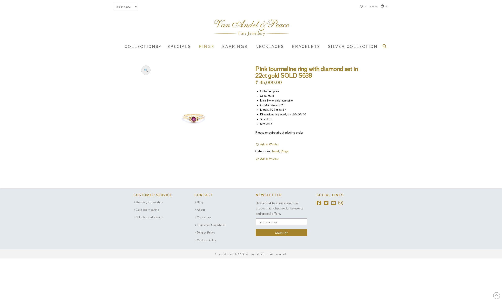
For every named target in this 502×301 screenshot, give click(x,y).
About (201, 209)
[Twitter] (327, 202)
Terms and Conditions (211, 225)
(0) (386, 6)
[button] (146, 70)
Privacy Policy (206, 232)
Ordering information (149, 202)
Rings (284, 151)
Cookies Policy (206, 240)
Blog (200, 202)
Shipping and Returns (150, 217)
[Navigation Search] (385, 46)
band (275, 151)
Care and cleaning (147, 209)
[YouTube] (334, 202)
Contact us (204, 217)
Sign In (373, 6)
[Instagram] (342, 202)
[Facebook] (320, 202)
